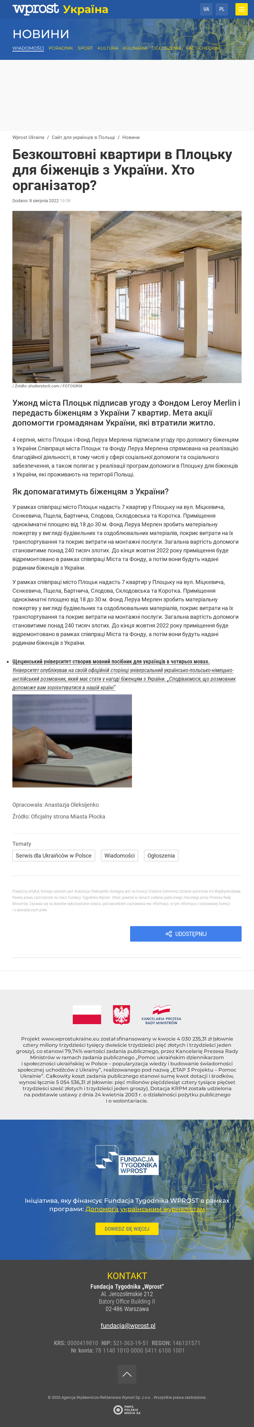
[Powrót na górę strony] (127, 1374)
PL (222, 9)
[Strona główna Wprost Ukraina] (60, 9)
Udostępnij (191, 934)
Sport (85, 48)
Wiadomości (28, 48)
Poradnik (61, 48)
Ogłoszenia (166, 48)
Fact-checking (204, 48)
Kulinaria (135, 48)
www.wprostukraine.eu (70, 1039)
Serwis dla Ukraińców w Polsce (54, 855)
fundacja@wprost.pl (127, 1325)
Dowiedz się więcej (127, 1229)
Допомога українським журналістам (145, 1209)
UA (206, 9)
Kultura (108, 48)
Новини (40, 34)
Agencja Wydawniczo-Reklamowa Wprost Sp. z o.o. (106, 1397)
